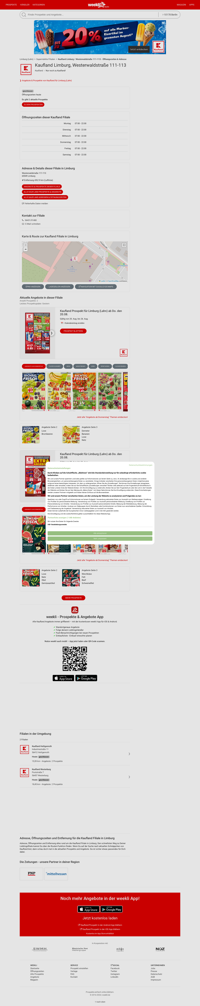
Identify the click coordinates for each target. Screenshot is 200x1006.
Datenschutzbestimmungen (140, 465)
